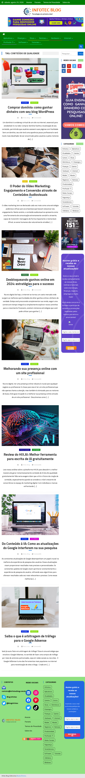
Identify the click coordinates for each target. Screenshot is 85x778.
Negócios (34, 103)
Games (74, 166)
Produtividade (24, 450)
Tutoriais (35, 42)
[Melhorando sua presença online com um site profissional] (30, 339)
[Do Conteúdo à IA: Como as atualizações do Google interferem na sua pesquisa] (30, 514)
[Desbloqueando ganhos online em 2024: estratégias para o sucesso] (30, 250)
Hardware (55, 38)
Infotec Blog (26, 118)
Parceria (38, 2)
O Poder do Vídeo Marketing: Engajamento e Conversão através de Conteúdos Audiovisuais (30, 190)
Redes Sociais (67, 193)
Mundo (72, 175)
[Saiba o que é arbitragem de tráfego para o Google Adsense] (30, 607)
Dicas (32, 38)
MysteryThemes (21, 776)
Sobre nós (66, 2)
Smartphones (67, 202)
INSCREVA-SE (72, 735)
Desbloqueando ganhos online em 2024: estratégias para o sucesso (30, 281)
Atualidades (66, 153)
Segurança (66, 197)
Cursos (64, 157)
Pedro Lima (26, 201)
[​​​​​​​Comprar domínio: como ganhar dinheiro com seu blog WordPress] (30, 78)
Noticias (42, 38)
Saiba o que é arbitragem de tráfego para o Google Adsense (30, 638)
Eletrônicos (66, 162)
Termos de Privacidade (51, 2)
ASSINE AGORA (70, 348)
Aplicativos (8, 38)
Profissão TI (8, 42)
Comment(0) (37, 118)
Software (22, 42)
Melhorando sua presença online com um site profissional (30, 371)
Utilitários (34, 539)
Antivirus (65, 149)
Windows (75, 210)
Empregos (77, 162)
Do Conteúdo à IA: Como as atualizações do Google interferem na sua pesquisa (30, 546)
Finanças (21, 38)
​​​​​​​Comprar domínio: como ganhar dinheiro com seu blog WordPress (30, 109)
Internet (67, 38)
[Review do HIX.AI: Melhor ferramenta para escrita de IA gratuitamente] (30, 425)
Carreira (76, 153)
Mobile (64, 175)
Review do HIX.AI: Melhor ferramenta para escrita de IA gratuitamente (30, 456)
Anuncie (29, 2)
